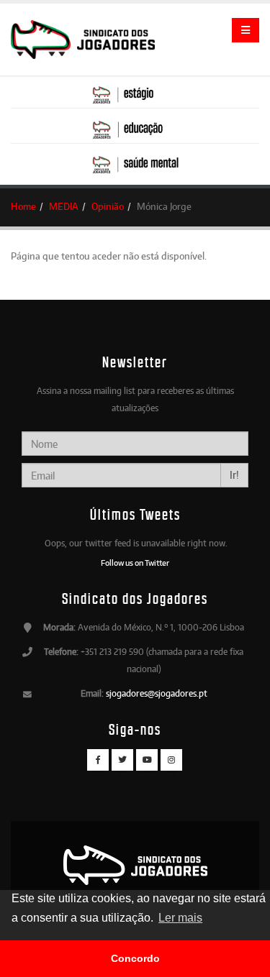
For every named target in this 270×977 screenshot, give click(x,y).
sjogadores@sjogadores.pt (156, 693)
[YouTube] (147, 760)
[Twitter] (122, 760)
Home (23, 206)
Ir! (234, 475)
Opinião (107, 206)
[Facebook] (98, 760)
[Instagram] (171, 760)
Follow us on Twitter (135, 563)
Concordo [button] (135, 958)
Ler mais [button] (180, 918)
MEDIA (63, 206)
